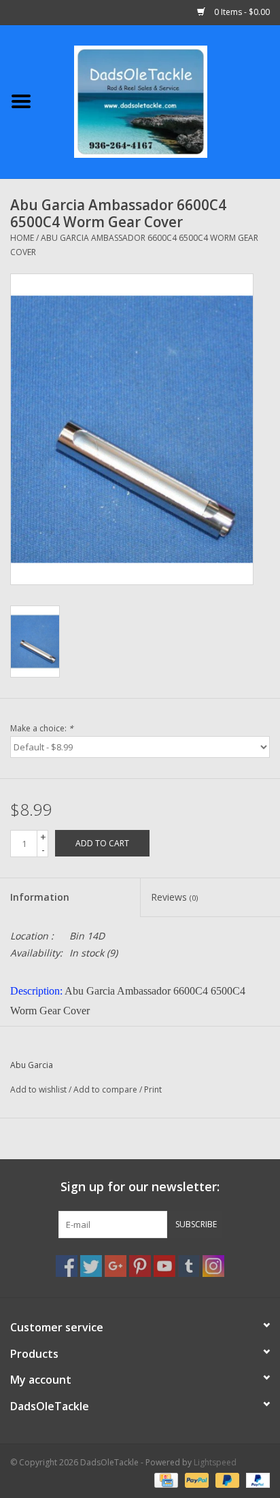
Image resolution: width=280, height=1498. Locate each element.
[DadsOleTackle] (161, 100)
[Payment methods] (164, 1479)
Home (22, 238)
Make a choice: (41, 728)
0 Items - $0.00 (241, 12)
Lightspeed (215, 1462)
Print (153, 1089)
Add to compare (106, 1089)
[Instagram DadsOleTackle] (213, 1266)
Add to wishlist (38, 1089)
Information (39, 897)
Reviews (174, 897)
